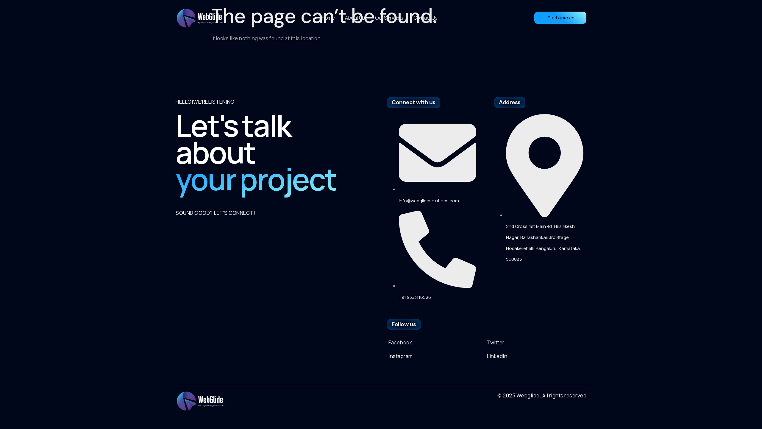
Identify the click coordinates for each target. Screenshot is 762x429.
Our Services (389, 17)
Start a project (562, 18)
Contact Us (425, 17)
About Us (355, 17)
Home (328, 17)
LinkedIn (497, 356)
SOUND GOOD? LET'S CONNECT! (215, 212)
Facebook (400, 342)
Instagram (400, 356)
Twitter (496, 342)
